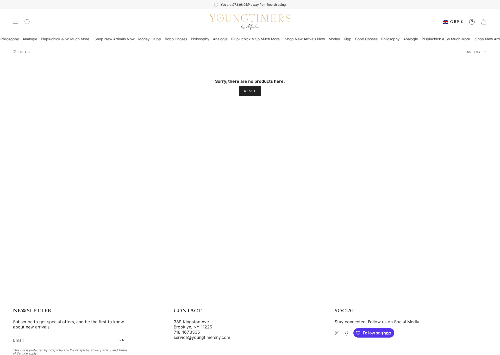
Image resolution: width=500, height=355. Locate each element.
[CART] (484, 21)
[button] (27, 21)
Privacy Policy (100, 350)
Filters (24, 51)
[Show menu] (15, 21)
